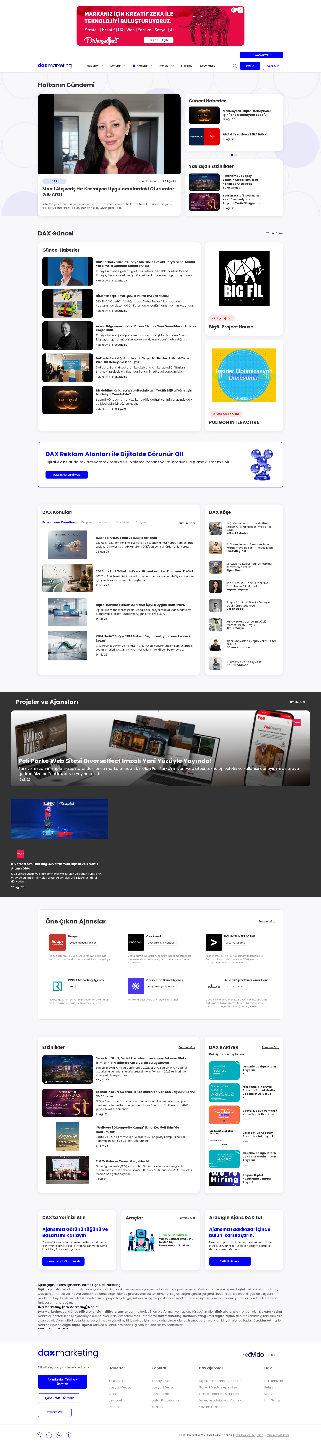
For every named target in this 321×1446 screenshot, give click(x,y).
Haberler (93, 66)
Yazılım (157, 1406)
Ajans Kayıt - (58, 1398)
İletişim (270, 1387)
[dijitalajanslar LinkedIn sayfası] (49, 1435)
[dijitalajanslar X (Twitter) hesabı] (39, 1435)
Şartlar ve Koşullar (249, 1435)
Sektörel (115, 1400)
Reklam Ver (54, 1412)
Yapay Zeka (161, 1380)
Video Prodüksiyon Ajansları (221, 1400)
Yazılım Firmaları (212, 1406)
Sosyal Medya (120, 1387)
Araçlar (140, 522)
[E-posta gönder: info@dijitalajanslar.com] (58, 1435)
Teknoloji (115, 1380)
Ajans (113, 1393)
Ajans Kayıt (261, 54)
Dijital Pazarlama (165, 1400)
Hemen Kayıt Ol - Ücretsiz (63, 1261)
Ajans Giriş (273, 65)
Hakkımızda (273, 1380)
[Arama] (235, 66)
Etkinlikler (187, 66)
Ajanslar (142, 66)
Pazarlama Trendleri (58, 522)
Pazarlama (160, 1393)
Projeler (164, 66)
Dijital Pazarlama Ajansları (220, 1380)
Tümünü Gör (274, 233)
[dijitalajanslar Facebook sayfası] (68, 1435)
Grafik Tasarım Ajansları (219, 1393)
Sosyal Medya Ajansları (218, 1387)
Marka (113, 1406)
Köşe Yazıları (208, 66)
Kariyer (270, 1393)
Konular (115, 66)
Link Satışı (272, 1400)
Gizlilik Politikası (278, 1435)
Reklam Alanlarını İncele (66, 474)
